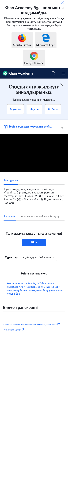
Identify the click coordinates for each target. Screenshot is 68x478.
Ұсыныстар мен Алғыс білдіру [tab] (40, 216)
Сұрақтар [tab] (10, 216)
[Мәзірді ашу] (63, 73)
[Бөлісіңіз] (61, 126)
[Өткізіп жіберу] (62, 3)
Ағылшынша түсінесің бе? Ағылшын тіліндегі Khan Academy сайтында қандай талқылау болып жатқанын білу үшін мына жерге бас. (35, 288)
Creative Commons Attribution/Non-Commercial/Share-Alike (29, 325)
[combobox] (38, 257)
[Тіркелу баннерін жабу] (61, 84)
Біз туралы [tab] (11, 180)
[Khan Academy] (16, 73)
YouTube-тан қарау (12, 330)
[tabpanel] (34, 195)
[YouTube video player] (34, 153)
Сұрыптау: (11, 257)
